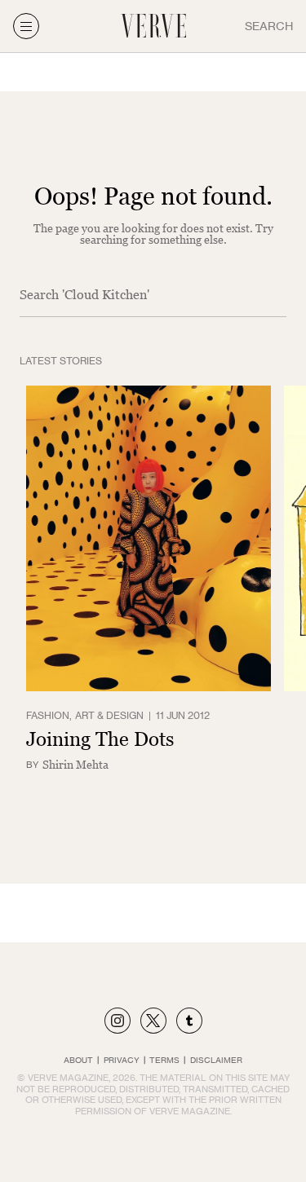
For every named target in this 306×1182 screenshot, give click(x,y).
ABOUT (78, 1060)
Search (269, 26)
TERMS (164, 1060)
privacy (122, 1060)
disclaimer (216, 1060)
